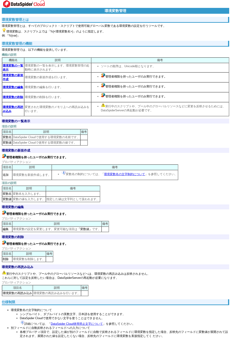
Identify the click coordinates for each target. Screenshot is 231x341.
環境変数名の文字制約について (124, 174)
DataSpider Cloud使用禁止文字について (77, 323)
